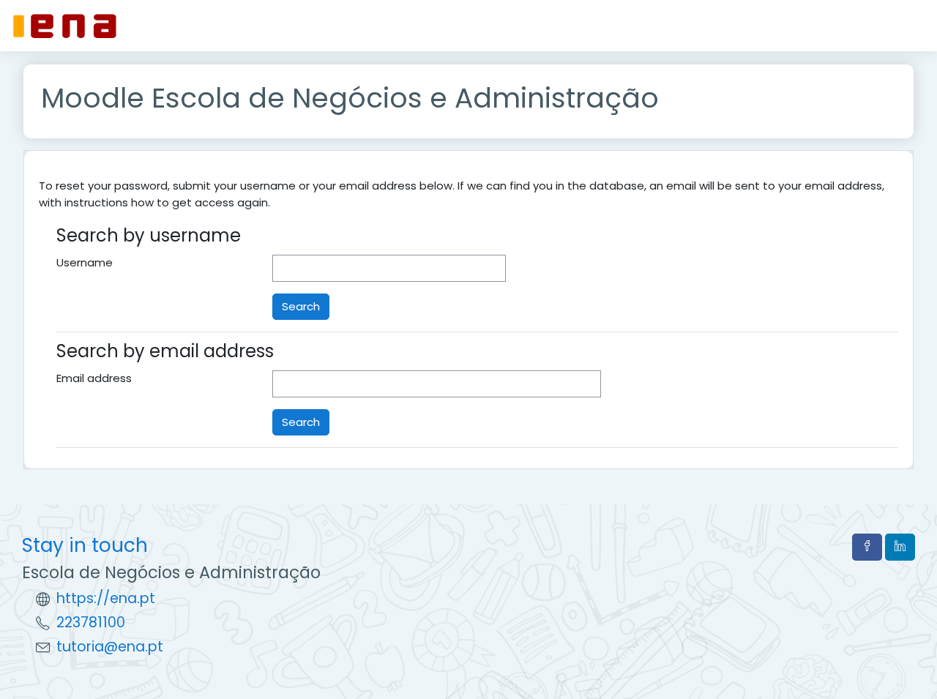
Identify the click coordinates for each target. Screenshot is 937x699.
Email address (94, 378)
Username (84, 262)
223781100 (90, 622)
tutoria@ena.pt (109, 647)
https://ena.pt (105, 598)
